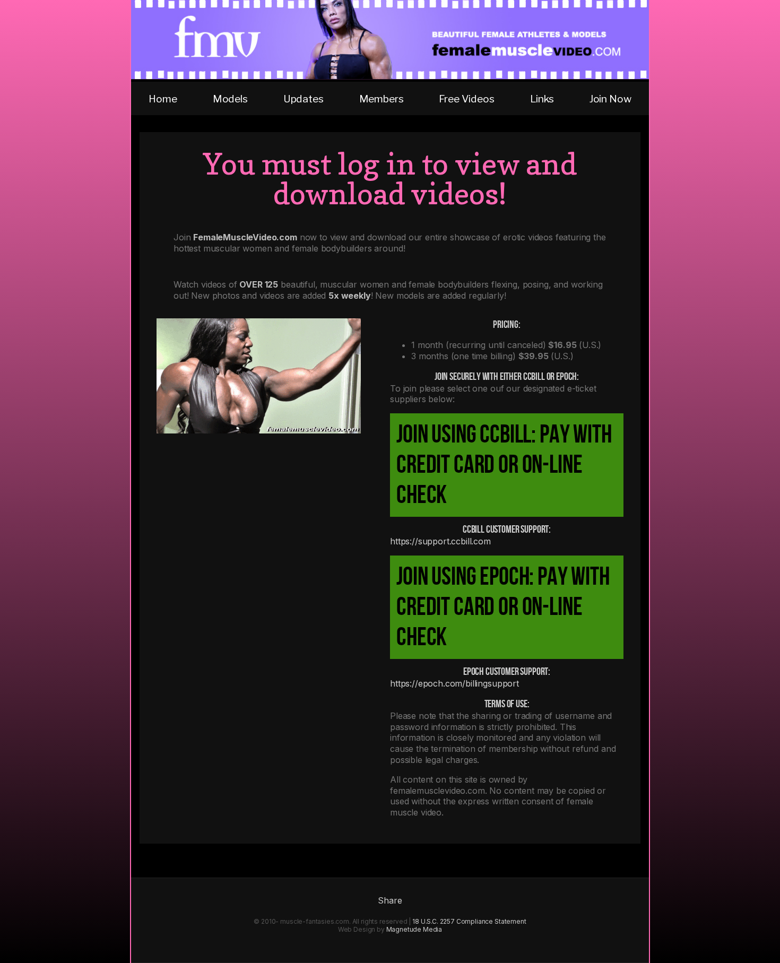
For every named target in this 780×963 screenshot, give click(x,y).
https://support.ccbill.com (440, 541)
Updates (303, 98)
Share (390, 900)
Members (381, 98)
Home (163, 98)
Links (542, 98)
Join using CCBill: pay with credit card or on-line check (504, 465)
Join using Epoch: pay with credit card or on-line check (503, 607)
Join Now (610, 98)
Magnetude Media (414, 929)
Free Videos (466, 98)
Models (230, 98)
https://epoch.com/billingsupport (454, 683)
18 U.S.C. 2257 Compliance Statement (469, 921)
